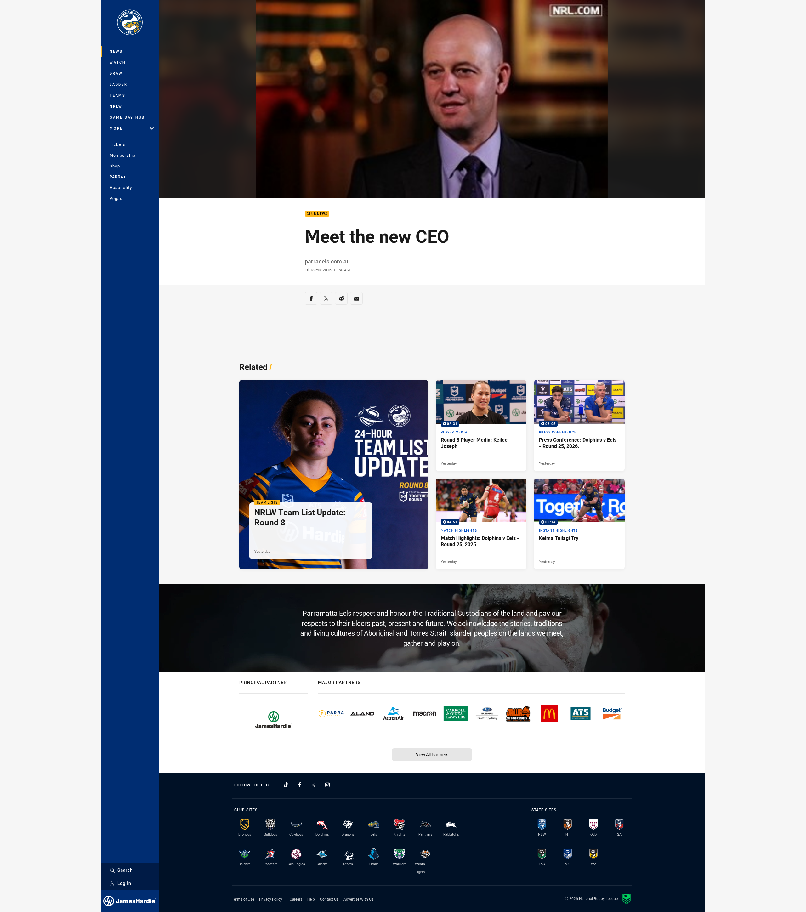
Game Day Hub (127, 117)
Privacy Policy (270, 899)
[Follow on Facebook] (299, 784)
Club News (317, 214)
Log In (124, 883)
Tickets (117, 144)
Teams (118, 95)
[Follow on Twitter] (313, 784)
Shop (115, 166)
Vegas (116, 198)
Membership (122, 155)
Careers (296, 899)
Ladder (119, 84)
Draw (116, 73)
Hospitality (121, 187)
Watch (118, 62)
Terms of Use (243, 899)
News (116, 51)
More (116, 128)
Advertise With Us (358, 899)
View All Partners (432, 754)
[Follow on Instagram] (327, 784)
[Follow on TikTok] (285, 784)
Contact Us (329, 899)
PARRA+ (118, 176)
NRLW (116, 106)
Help (311, 899)
